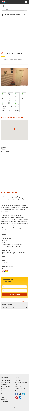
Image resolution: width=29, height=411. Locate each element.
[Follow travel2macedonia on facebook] (16, 395)
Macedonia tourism (5, 382)
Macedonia (4, 378)
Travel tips (3, 388)
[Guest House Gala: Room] (14, 77)
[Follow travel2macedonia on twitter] (23, 395)
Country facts (4, 384)
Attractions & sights (20, 388)
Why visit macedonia (6, 380)
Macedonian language (6, 393)
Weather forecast (5, 401)
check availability (14, 294)
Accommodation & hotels (21, 382)
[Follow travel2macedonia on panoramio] (20, 399)
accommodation (7, 304)
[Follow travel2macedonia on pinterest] (16, 399)
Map (16, 384)
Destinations (18, 380)
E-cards (2, 397)
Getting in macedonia (6, 386)
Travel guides (18, 386)
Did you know (4, 395)
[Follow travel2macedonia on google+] (20, 395)
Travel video (4, 399)
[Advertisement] (14, 34)
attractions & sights (8, 308)
